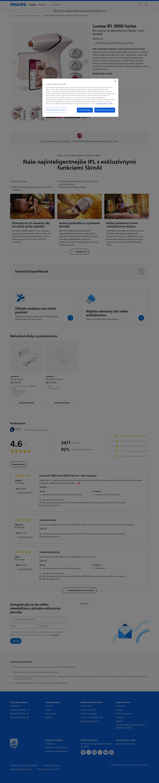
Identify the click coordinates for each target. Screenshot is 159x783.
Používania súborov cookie (104, 103)
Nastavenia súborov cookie (56, 110)
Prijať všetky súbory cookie (105, 110)
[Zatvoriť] (115, 81)
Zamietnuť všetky (85, 110)
